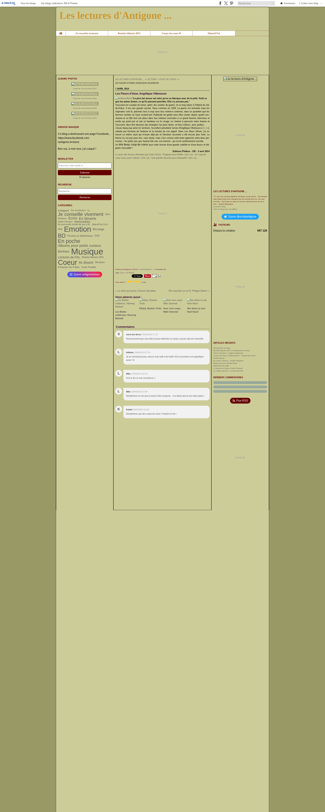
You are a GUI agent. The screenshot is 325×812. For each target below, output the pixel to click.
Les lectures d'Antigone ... (129, 79)
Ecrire (72, 218)
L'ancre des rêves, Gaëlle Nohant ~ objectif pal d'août (234, 356)
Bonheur (63, 251)
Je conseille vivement (86, 33)
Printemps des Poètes (69, 267)
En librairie (87, 218)
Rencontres (82, 221)
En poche (69, 241)
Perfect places (218, 358)
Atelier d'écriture (65, 222)
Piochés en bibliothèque (80, 236)
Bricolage (98, 229)
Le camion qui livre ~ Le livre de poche (228, 371)
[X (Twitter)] (226, 3)
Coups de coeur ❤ (171, 33)
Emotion (77, 229)
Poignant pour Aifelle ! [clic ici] (178, 154)
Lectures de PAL (69, 257)
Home (60, 32)
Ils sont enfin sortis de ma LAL (74, 224)
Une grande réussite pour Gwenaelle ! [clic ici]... (174, 158)
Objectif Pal (214, 33)
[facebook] (220, 3)
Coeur (67, 262)
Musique (87, 251)
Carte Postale (88, 267)
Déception (100, 262)
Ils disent (86, 262)
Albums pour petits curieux (79, 245)
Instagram (63, 210)
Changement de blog (221, 348)
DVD (97, 236)
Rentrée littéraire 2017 (129, 33)
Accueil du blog (219, 207)
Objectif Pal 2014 (100, 224)
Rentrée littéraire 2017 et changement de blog (231, 350)
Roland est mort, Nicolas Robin (225, 363)
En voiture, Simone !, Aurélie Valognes (228, 361)
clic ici (205, 128)
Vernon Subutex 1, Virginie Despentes (228, 353)
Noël (60, 229)
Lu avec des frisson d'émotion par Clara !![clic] (138, 154)
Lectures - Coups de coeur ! (162, 79)
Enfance (62, 218)
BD (62, 235)
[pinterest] (231, 3)
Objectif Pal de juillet (221, 366)
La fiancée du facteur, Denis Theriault (228, 368)
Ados (107, 214)
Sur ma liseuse (78, 210)
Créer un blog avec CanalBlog (225, 209)
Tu (88, 210)
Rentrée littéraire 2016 (92, 257)
